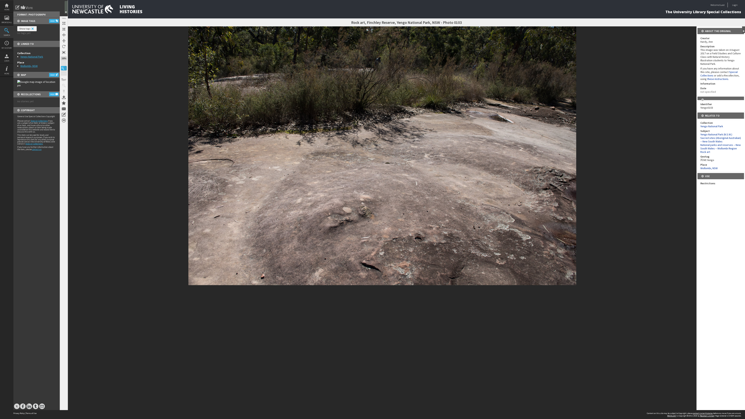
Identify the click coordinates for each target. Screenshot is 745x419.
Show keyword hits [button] (64, 85)
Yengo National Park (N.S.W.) (716, 134)
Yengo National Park (31, 56)
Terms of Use (31, 413)
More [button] (6, 73)
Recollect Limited (707, 416)
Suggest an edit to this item (17, 7)
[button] (64, 68)
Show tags (24, 28)
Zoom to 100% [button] (64, 52)
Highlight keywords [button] (64, 91)
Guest (722, 4)
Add (52, 20)
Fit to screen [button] (64, 29)
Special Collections (39, 120)
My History (7, 48)
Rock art (705, 152)
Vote (27, 7)
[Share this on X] (17, 404)
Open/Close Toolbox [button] (66, 7)
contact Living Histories (703, 413)
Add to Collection (64, 103)
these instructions (717, 79)
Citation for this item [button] (64, 120)
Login (6, 61)
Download (64, 97)
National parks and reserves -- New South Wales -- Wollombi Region (720, 146)
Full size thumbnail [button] (64, 23)
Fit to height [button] (64, 41)
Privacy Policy (19, 413)
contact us (36, 149)
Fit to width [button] (64, 35)
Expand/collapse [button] (743, 29)
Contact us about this (64, 109)
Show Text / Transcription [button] (64, 80)
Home (6, 9)
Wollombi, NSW (29, 66)
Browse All (7, 22)
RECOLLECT (671, 416)
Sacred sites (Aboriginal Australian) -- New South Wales (720, 139)
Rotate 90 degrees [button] (64, 46)
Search (6, 35)
